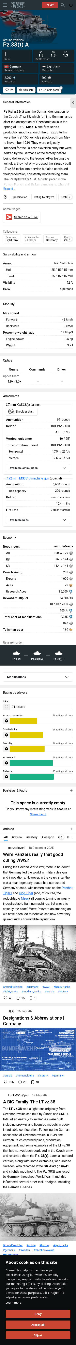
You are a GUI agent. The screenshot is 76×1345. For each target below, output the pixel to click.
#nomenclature (25, 1075)
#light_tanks (10, 991)
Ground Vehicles (12, 986)
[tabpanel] (38, 466)
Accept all (38, 1325)
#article (49, 991)
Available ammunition (24, 467)
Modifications (16, 677)
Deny (38, 1314)
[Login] (71, 5)
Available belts (19, 520)
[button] (73, 103)
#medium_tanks (31, 991)
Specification (19, 197)
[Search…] (63, 5)
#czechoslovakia (44, 1250)
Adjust (38, 1335)
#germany (32, 986)
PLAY (50, 5)
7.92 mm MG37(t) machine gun (27, 478)
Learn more (13, 1302)
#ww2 (46, 986)
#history (63, 991)
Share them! (38, 814)
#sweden (24, 1250)
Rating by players (44, 197)
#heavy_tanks (62, 986)
